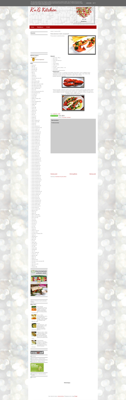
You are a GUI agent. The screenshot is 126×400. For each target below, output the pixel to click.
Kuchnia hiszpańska (35, 158)
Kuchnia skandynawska (36, 191)
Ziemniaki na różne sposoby (37, 261)
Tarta (32, 250)
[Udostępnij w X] (61, 115)
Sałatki (33, 242)
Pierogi (33, 224)
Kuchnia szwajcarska (36, 192)
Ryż (32, 240)
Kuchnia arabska (35, 130)
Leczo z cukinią (40, 315)
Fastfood (33, 102)
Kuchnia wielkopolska (36, 200)
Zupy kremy (34, 264)
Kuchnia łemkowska (35, 205)
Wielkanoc (34, 255)
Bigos (33, 66)
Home (32, 27)
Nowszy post (54, 174)
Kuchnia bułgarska (35, 142)
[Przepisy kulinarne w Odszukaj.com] (38, 361)
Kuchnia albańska (35, 126)
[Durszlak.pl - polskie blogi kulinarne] (33, 377)
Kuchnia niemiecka (35, 181)
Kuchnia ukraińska (35, 198)
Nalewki (33, 211)
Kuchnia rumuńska (35, 189)
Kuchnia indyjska (35, 162)
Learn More (88, 3)
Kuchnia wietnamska (35, 201)
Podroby (33, 229)
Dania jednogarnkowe (36, 86)
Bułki (32, 72)
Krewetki (33, 123)
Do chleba (33, 94)
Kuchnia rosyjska (35, 188)
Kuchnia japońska (35, 163)
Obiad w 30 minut (35, 216)
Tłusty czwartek (35, 252)
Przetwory (33, 232)
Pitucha (38, 323)
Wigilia (33, 256)
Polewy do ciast (35, 230)
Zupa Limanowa (40, 306)
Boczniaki (33, 68)
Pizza (33, 226)
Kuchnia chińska (35, 143)
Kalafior (33, 113)
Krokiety (33, 124)
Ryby (33, 239)
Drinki (33, 100)
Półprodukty (34, 236)
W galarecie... (34, 253)
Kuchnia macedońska (36, 175)
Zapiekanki (34, 259)
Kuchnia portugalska (35, 185)
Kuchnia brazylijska (35, 140)
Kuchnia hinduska (35, 156)
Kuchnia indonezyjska (36, 160)
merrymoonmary (61, 396)
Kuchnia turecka (35, 197)
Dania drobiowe (34, 81)
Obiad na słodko (35, 214)
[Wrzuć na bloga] (60, 115)
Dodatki (33, 97)
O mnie (48, 27)
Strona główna (73, 174)
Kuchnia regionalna (35, 187)
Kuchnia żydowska (35, 208)
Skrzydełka (34, 243)
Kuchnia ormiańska (35, 184)
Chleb (33, 73)
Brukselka (33, 69)
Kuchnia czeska (35, 146)
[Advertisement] (73, 163)
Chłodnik (33, 75)
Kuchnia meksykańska (36, 179)
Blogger (75, 396)
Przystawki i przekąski (66, 117)
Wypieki (33, 258)
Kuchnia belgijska (35, 139)
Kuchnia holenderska (36, 159)
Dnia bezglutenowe (35, 92)
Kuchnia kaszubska (35, 168)
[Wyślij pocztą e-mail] (59, 115)
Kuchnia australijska (35, 133)
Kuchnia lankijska (35, 172)
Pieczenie (33, 221)
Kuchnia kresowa (35, 171)
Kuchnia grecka (34, 152)
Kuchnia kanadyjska (35, 165)
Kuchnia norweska (35, 182)
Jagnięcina (34, 110)
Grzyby (33, 107)
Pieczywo (33, 223)
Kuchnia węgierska (35, 203)
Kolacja (33, 118)
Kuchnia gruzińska (35, 153)
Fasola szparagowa (35, 101)
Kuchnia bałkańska (35, 137)
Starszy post (92, 174)
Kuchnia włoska (35, 204)
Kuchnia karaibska (35, 166)
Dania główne (34, 82)
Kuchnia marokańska (36, 178)
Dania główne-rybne (35, 85)
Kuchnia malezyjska (35, 176)
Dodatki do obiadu (35, 98)
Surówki (33, 248)
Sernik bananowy (40, 340)
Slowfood (33, 245)
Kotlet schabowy (35, 120)
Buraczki (33, 70)
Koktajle (33, 117)
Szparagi (33, 249)
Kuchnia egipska (35, 147)
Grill (32, 105)
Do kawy (33, 95)
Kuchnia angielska (35, 129)
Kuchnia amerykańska (36, 127)
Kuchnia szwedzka (35, 194)
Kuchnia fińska (34, 149)
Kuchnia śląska (34, 207)
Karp (32, 114)
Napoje (33, 213)
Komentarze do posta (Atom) (60, 176)
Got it (94, 3)
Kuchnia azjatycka (35, 136)
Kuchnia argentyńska (36, 131)
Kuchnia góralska (35, 155)
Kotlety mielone (34, 121)
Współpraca (40, 27)
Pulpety (33, 234)
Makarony (33, 210)
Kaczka (33, 111)
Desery (33, 89)
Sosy (33, 246)
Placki (33, 227)
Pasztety (33, 220)
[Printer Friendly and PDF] (54, 116)
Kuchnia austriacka (35, 134)
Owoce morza (34, 217)
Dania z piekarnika (35, 88)
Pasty (33, 219)
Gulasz (33, 108)
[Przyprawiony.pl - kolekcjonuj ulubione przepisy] (39, 374)
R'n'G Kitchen (43, 9)
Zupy (32, 262)
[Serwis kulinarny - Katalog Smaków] (38, 358)
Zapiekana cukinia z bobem (42, 332)
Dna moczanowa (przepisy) (37, 91)
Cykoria (33, 79)
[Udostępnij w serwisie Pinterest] (64, 115)
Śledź (33, 265)
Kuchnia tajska (34, 195)
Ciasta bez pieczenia (36, 78)
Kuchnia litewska (35, 174)
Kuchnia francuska (35, 150)
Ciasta (33, 76)
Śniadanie (33, 266)
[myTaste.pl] (33, 356)
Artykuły (33, 65)
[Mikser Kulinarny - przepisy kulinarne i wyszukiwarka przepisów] (37, 371)
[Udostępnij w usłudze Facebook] (62, 115)
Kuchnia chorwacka (35, 144)
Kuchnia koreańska (35, 169)
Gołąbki (33, 104)
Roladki (33, 237)
